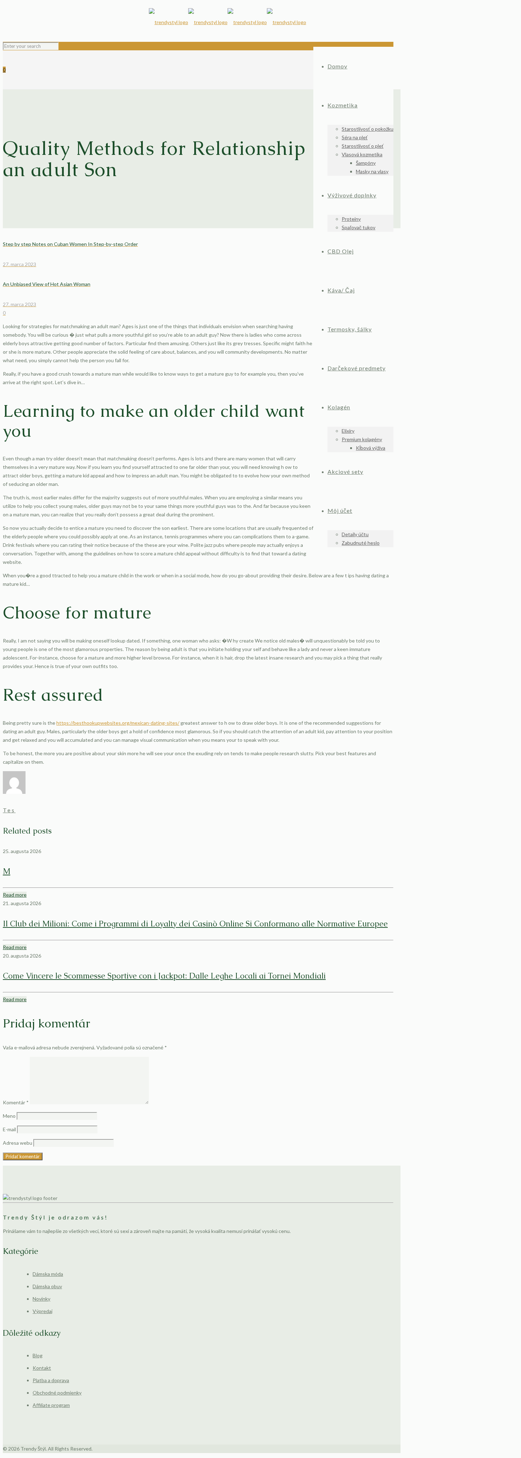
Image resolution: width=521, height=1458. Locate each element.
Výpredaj (42, 1311)
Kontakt (42, 1368)
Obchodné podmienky (57, 1393)
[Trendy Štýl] (227, 22)
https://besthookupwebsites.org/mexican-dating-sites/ (117, 723)
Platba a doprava (51, 1380)
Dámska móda (48, 1274)
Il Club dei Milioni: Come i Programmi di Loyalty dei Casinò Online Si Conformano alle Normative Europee (195, 924)
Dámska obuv (47, 1286)
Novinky (41, 1299)
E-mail (9, 1129)
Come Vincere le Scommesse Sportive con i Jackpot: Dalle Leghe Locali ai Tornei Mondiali (164, 976)
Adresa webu (17, 1143)
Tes (9, 810)
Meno (9, 1116)
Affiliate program (51, 1405)
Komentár (16, 1102)
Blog (38, 1355)
